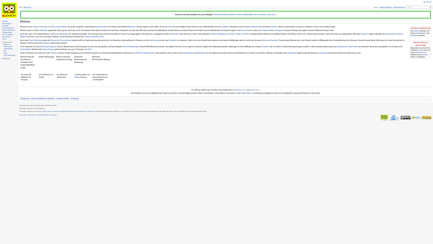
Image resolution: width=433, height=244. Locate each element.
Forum (5, 53)
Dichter (176, 34)
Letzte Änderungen (9, 55)
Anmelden (428, 2)
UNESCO (139, 53)
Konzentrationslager (131, 47)
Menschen (131, 27)
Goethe (424, 54)
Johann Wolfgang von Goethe (222, 34)
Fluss (170, 27)
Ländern (265, 47)
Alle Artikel (5, 26)
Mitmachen (6, 44)
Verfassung (154, 40)
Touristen (54, 53)
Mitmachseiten (7, 42)
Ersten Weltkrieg (35, 40)
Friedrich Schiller (242, 34)
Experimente (353, 47)
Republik (172, 40)
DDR (89, 49)
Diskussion (27, 7)
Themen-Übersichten (8, 30)
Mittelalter (44, 30)
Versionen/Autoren (399, 7)
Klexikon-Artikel (62, 99)
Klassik (364, 34)
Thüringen (43, 27)
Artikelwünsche (8, 46)
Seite (20, 7)
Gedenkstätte (25, 49)
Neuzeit (245, 30)
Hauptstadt (265, 30)
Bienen (77, 77)
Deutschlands (61, 27)
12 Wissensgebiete (8, 28)
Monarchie (55, 40)
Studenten (292, 53)
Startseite (5, 21)
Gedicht (418, 52)
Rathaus (417, 31)
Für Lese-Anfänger (8, 34)
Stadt (35, 27)
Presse (4, 39)
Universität (322, 53)
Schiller (421, 50)
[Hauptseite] (9, 10)
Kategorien (25, 99)
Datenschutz (22, 115)
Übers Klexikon (7, 23)
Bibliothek (201, 53)
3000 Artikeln (246, 93)
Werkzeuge (6, 58)
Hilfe (4, 51)
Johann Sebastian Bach (94, 37)
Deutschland (66, 40)
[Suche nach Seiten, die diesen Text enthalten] (431, 7)
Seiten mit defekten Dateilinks (43, 99)
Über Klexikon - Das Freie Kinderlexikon (39, 115)
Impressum (54, 115)
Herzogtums (279, 30)
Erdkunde (75, 99)
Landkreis (225, 27)
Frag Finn (254, 90)
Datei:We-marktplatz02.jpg (420, 28)
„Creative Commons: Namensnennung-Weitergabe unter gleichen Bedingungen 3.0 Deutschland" (67, 111)
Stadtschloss (188, 53)
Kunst (57, 34)
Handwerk (46, 43)
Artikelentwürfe (8, 49)
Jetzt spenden (6, 37)
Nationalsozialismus (48, 47)
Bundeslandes (101, 27)
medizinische (342, 47)
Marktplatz (421, 33)
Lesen (376, 7)
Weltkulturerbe (149, 53)
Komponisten (391, 34)
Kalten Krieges (48, 49)
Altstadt (413, 35)
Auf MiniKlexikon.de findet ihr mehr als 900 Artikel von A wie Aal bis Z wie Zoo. (244, 14)
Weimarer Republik (270, 40)
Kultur (65, 34)
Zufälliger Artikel (7, 32)
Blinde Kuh (240, 90)
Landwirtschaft (255, 27)
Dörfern (274, 27)
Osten (53, 27)
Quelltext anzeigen (385, 7)
